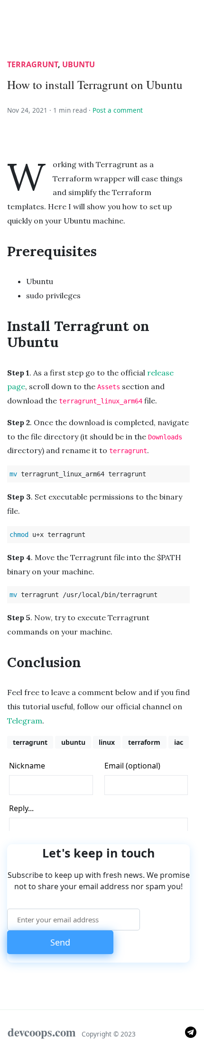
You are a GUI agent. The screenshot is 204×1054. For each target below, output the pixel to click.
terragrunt (32, 64)
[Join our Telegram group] (190, 1031)
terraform (144, 742)
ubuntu (78, 64)
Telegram (24, 720)
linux (107, 742)
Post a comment (118, 110)
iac (178, 742)
